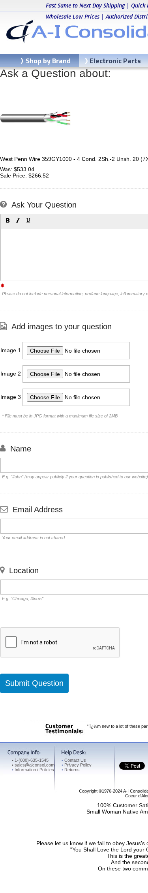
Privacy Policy (77, 765)
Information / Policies (33, 769)
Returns (71, 769)
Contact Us (74, 760)
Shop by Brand (48, 60)
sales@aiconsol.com (34, 765)
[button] (7, 220)
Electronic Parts (115, 60)
